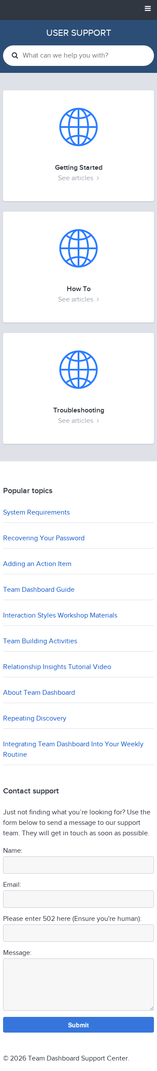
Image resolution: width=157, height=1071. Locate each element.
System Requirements (36, 512)
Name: (13, 851)
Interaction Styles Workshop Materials (60, 615)
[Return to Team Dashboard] (78, 10)
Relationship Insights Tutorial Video (57, 667)
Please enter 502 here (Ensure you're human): (72, 919)
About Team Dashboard (39, 693)
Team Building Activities (40, 641)
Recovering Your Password (44, 538)
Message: (17, 953)
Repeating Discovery (34, 718)
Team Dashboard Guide (39, 590)
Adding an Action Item (37, 564)
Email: (12, 885)
